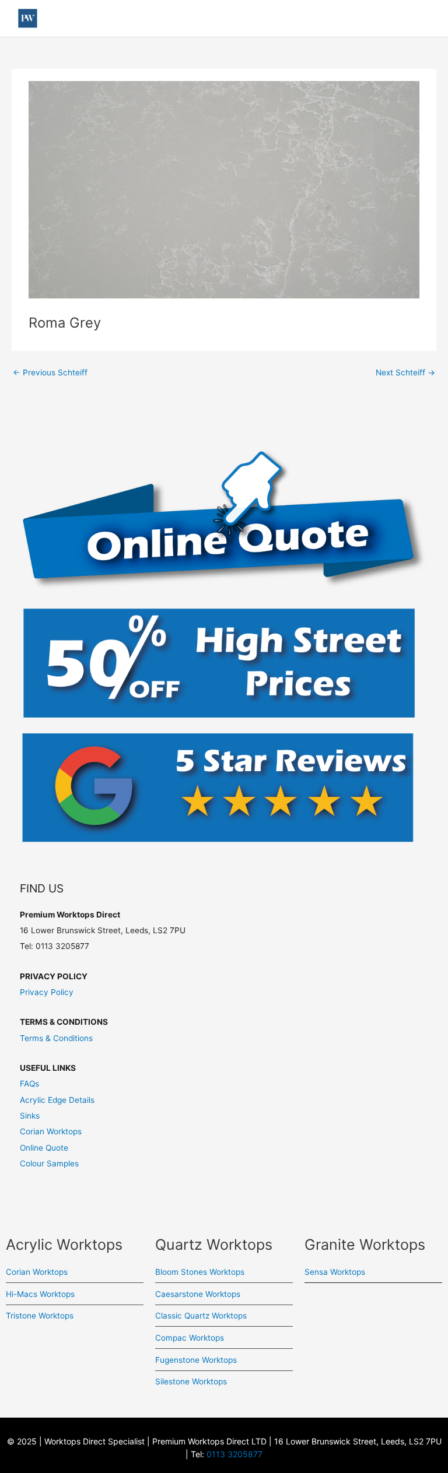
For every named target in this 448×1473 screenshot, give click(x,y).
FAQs (29, 1083)
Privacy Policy (47, 992)
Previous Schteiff (50, 372)
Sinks (30, 1115)
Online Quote (44, 1147)
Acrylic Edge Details (57, 1100)
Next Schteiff (405, 372)
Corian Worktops (51, 1131)
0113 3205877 (234, 1454)
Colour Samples (49, 1163)
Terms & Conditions (56, 1038)
